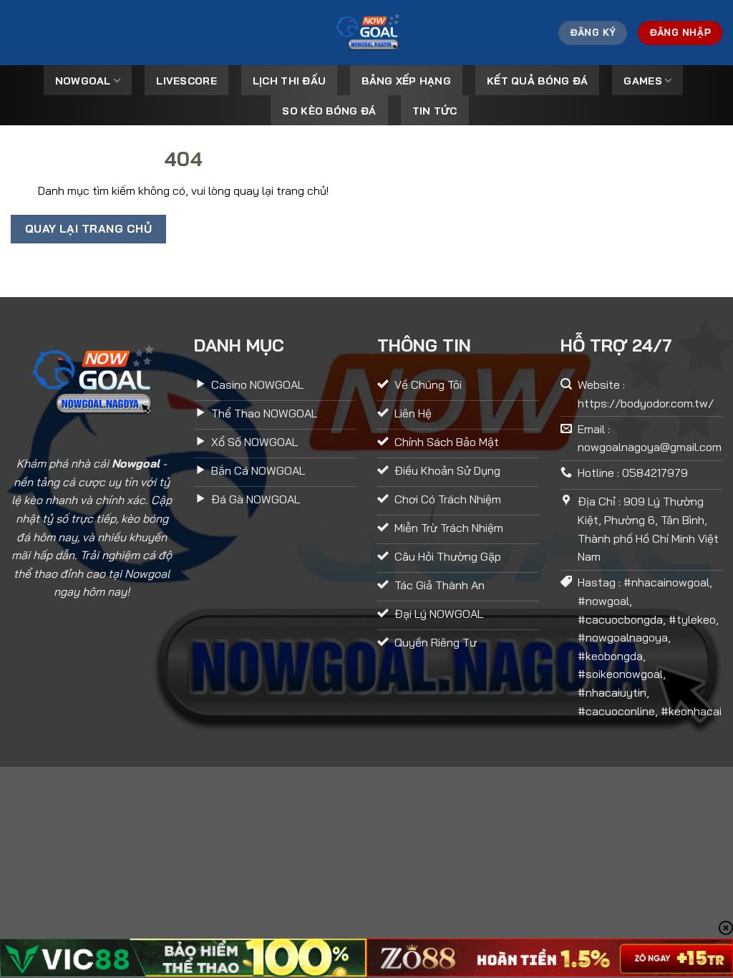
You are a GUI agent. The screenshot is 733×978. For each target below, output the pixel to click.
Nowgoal (83, 80)
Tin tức (434, 111)
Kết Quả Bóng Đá (537, 80)
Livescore (186, 80)
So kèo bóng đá (329, 111)
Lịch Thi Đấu (289, 80)
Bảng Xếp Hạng (406, 80)
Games (642, 80)
